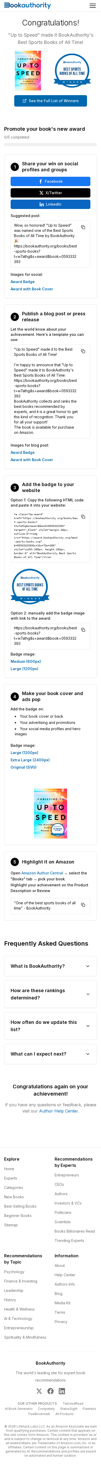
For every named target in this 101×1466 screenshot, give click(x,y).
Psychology (14, 1271)
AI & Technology (18, 1318)
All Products (64, 1414)
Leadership (13, 1290)
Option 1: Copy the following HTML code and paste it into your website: (47, 502)
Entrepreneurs (67, 1175)
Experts (10, 1178)
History (10, 1300)
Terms (60, 1312)
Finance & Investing (20, 1281)
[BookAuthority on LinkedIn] (62, 1391)
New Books (14, 1197)
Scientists (63, 1222)
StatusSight (68, 1409)
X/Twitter (54, 193)
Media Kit (62, 1303)
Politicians (63, 1212)
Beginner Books (18, 1215)
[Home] (27, 5)
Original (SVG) (24, 767)
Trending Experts (69, 1240)
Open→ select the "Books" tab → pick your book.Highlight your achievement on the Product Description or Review (49, 882)
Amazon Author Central (42, 873)
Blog (58, 1293)
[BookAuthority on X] (39, 1391)
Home (9, 1169)
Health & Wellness (19, 1309)
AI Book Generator (19, 1409)
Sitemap (11, 1225)
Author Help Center (58, 1111)
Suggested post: (25, 215)
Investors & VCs (68, 1203)
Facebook (54, 181)
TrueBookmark (39, 1414)
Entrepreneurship (19, 1328)
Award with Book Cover (32, 289)
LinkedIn (53, 204)
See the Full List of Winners (54, 101)
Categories (13, 1187)
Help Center (65, 1275)
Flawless (89, 1409)
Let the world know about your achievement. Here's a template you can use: (47, 334)
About (60, 1265)
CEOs (59, 1184)
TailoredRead (73, 1403)
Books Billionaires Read (75, 1231)
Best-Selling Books (20, 1206)
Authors (61, 1194)
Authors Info (65, 1284)
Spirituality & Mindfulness (25, 1337)
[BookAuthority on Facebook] (50, 1391)
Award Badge (23, 281)
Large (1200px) (24, 668)
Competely (46, 1409)
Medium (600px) (26, 661)
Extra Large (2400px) (30, 760)
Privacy (61, 1321)
